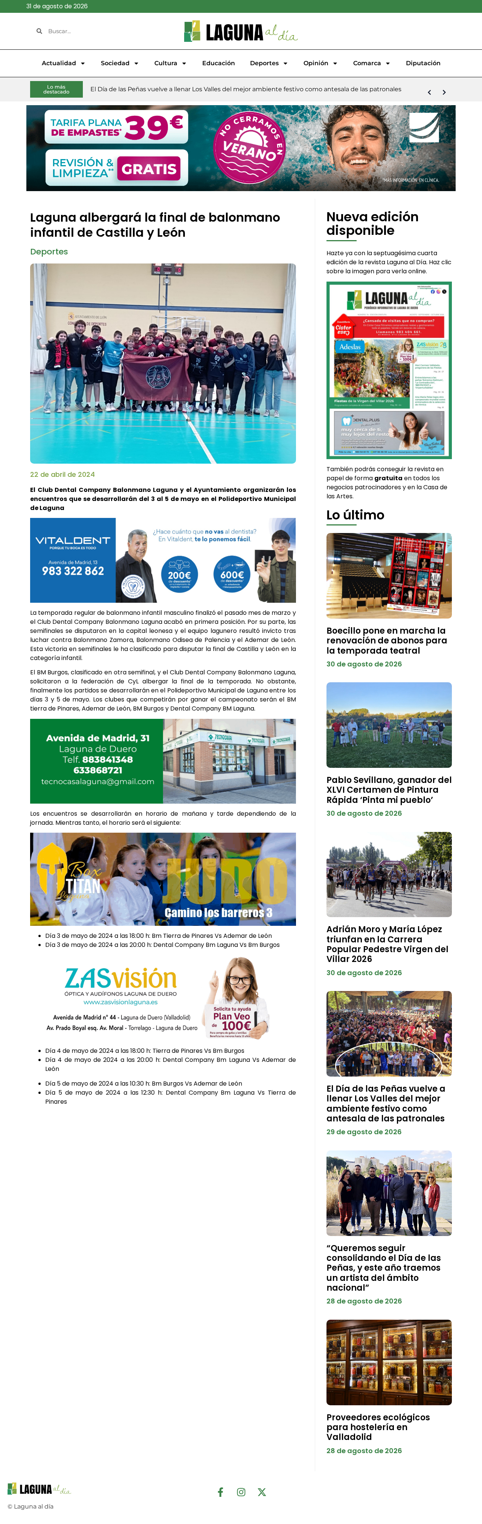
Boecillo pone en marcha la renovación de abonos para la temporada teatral (386, 641)
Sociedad (115, 63)
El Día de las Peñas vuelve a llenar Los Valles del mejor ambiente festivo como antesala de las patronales (385, 1103)
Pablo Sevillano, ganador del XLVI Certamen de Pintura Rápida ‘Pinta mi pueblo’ (389, 790)
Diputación (423, 63)
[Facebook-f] (220, 1492)
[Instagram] (241, 1492)
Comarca (367, 63)
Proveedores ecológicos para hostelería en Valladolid (378, 1427)
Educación (218, 63)
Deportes (264, 63)
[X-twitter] (261, 1492)
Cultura (165, 63)
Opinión (316, 63)
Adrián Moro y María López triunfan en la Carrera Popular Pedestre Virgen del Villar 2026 (387, 944)
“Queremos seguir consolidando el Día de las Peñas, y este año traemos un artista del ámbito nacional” (383, 1268)
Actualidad (59, 63)
